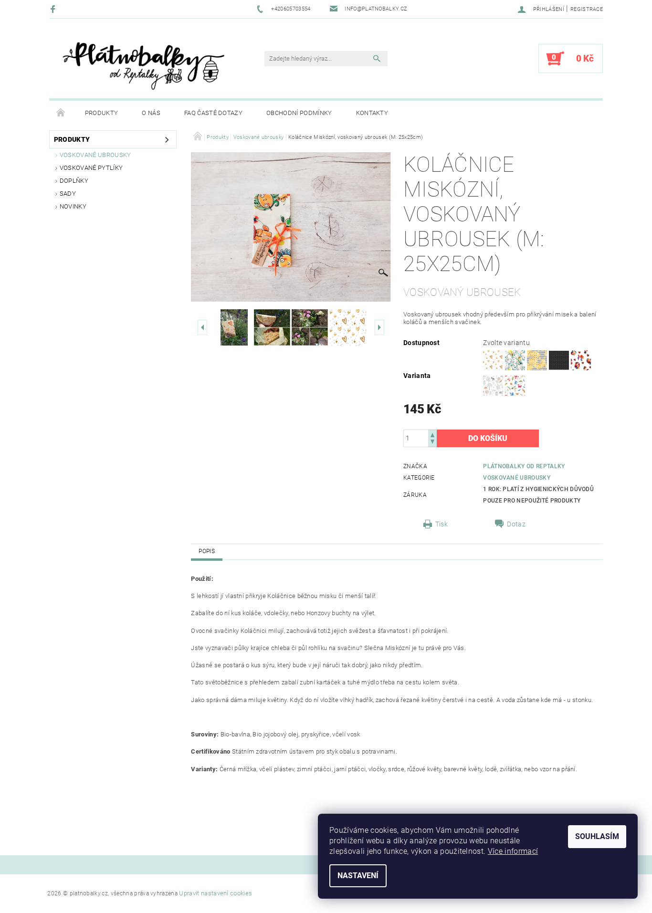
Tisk (441, 524)
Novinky (73, 206)
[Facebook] (54, 9)
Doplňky (74, 180)
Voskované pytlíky (91, 167)
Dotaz (516, 524)
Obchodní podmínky (299, 112)
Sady (68, 193)
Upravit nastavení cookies (215, 893)
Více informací (513, 851)
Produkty (101, 112)
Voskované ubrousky (95, 154)
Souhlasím (597, 836)
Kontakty (372, 112)
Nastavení (358, 875)
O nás (151, 112)
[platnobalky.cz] (142, 63)
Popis (207, 551)
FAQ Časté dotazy (213, 112)
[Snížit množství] (432, 442)
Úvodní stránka (61, 113)
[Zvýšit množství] (432, 434)
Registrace (586, 9)
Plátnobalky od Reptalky (524, 466)
